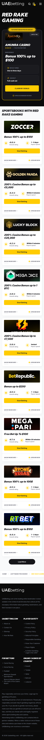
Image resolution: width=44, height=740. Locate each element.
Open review (35, 160)
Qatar (27, 674)
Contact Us (8, 627)
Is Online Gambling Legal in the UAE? (31, 652)
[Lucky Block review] (22, 225)
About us (7, 624)
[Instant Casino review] (22, 326)
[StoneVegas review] (22, 472)
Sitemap (7, 631)
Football (6, 671)
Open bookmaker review (23, 95)
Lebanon (28, 682)
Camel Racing (9, 663)
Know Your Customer (32, 643)
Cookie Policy (30, 624)
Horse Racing (8, 667)
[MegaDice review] (22, 275)
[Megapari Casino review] (22, 424)
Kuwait (27, 666)
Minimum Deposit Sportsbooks (10, 675)
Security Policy (30, 631)
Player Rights (30, 647)
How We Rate (8, 635)
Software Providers (18, 574)
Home (4, 574)
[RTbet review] (22, 519)
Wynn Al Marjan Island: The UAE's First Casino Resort (12, 681)
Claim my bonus (22, 88)
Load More (22, 562)
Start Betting (22, 151)
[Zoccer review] (22, 127)
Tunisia (27, 670)
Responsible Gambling (33, 639)
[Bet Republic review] (22, 376)
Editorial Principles (31, 635)
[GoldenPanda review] (22, 174)
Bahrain (28, 678)
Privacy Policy (30, 627)
